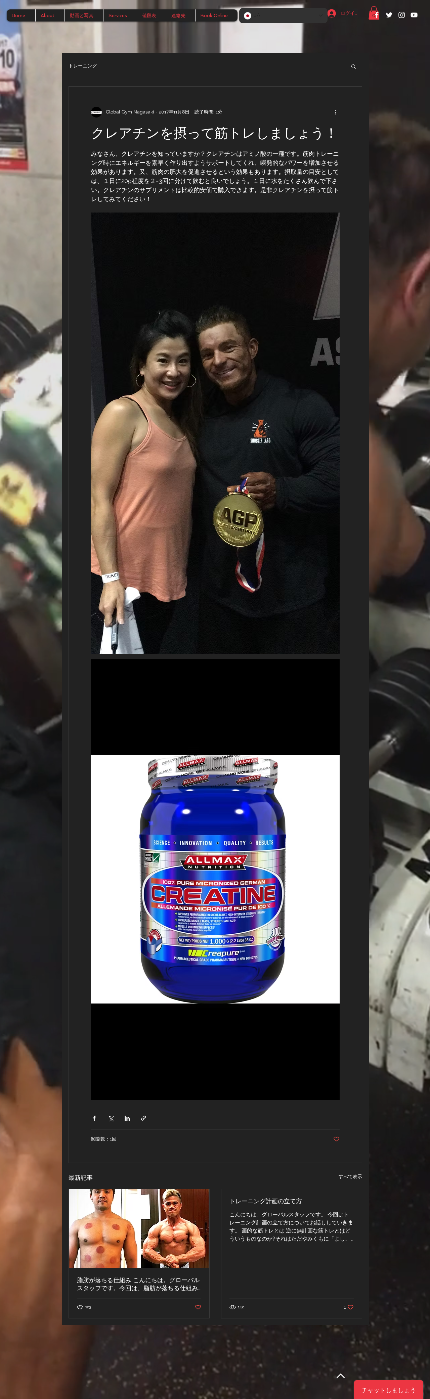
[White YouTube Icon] (414, 15)
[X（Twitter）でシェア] (111, 1118)
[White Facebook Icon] (377, 15)
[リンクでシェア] (143, 1118)
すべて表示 (350, 1176)
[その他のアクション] (336, 112)
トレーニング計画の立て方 (265, 1201)
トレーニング (83, 65)
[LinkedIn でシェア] (127, 1118)
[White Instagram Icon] (401, 15)
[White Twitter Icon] (389, 15)
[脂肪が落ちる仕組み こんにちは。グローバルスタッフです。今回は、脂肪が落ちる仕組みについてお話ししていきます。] (139, 1228)
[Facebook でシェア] (94, 1118)
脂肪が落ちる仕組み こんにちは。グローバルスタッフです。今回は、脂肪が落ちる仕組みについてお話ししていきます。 (138, 1284)
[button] (353, 66)
